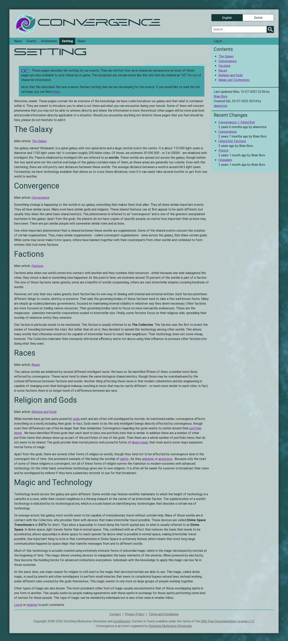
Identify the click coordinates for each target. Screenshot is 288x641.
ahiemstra (220, 106)
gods (76, 419)
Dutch (258, 18)
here (57, 92)
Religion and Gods (44, 412)
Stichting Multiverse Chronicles (170, 626)
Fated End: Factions (232, 141)
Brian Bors (220, 96)
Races (36, 365)
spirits (124, 459)
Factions (37, 266)
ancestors (165, 459)
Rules (81, 41)
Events (31, 41)
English (227, 18)
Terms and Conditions (163, 614)
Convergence (40, 197)
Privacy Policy (135, 614)
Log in (218, 41)
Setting (67, 41)
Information (49, 41)
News (18, 41)
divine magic (140, 442)
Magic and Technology (234, 80)
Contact (115, 614)
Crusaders (225, 160)
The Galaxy (39, 141)
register (32, 605)
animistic (148, 459)
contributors (121, 621)
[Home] (26, 23)
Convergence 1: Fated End (236, 122)
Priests (223, 150)
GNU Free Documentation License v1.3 (227, 621)
